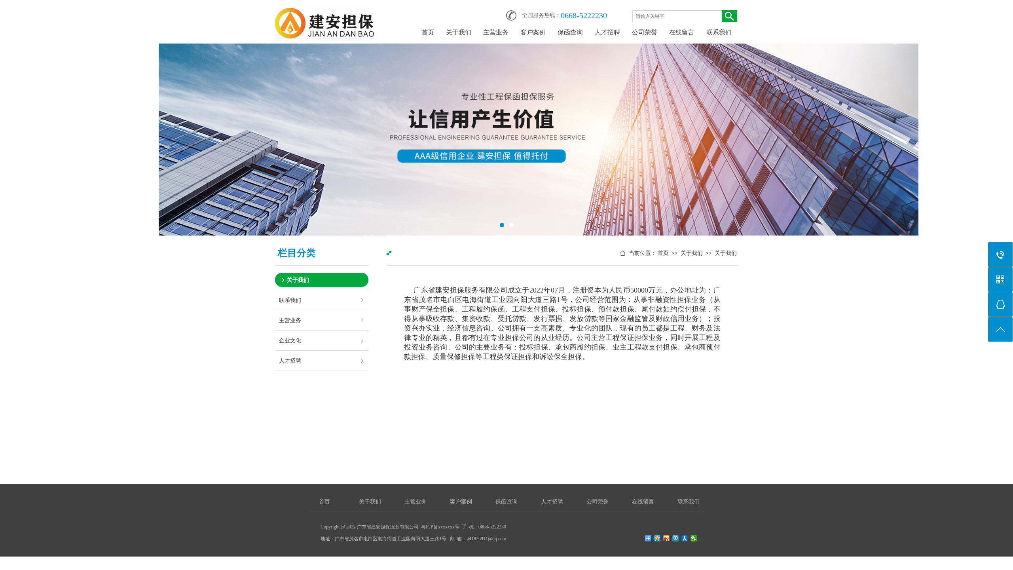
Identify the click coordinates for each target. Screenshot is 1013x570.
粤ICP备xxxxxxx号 (440, 527)
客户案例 (533, 32)
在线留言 (681, 32)
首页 (427, 32)
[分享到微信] (694, 538)
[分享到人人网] (684, 538)
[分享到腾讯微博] (675, 538)
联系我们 (719, 32)
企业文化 (290, 340)
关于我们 (458, 32)
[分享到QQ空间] (657, 538)
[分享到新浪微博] (666, 538)
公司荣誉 (644, 32)
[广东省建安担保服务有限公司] (324, 12)
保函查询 (570, 32)
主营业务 (495, 32)
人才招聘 (607, 32)
